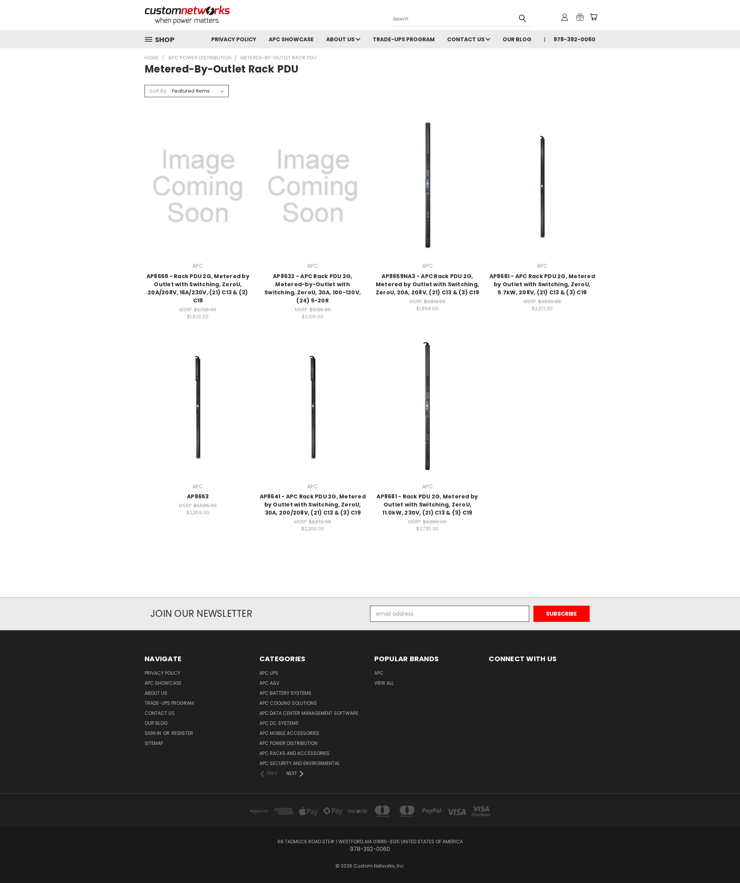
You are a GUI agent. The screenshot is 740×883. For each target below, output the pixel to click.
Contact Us (466, 39)
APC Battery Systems (285, 693)
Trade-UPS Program (404, 39)
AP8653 (198, 496)
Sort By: (158, 91)
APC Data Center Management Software (308, 713)
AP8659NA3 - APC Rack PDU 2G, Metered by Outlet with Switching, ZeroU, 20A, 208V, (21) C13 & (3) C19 (427, 284)
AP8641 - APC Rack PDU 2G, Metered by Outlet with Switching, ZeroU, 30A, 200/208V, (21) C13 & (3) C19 (313, 505)
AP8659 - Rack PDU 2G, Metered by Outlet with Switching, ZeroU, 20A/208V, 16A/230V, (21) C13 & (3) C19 (197, 288)
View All (384, 683)
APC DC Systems (279, 723)
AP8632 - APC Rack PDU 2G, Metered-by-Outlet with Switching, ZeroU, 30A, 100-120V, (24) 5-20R (312, 288)
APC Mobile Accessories (289, 733)
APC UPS (268, 673)
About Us (341, 39)
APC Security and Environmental (299, 763)
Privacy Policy (233, 39)
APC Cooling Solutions (288, 703)
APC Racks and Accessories (294, 753)
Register (182, 733)
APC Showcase (291, 39)
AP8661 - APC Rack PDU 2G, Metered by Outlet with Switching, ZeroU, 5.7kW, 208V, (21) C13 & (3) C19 (542, 284)
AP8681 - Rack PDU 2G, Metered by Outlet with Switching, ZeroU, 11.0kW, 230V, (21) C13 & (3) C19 (427, 505)
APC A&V (269, 683)
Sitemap (154, 743)
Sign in (153, 733)
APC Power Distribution (288, 743)
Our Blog (517, 39)
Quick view (197, 170)
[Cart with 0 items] (593, 17)
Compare (195, 185)
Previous (719, 858)
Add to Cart (198, 199)
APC (378, 673)
